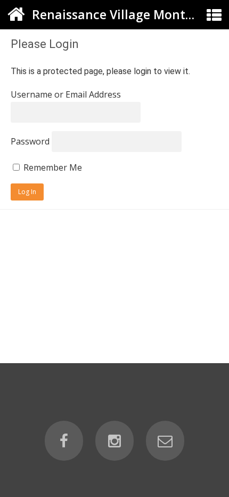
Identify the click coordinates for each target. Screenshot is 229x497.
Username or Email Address (66, 94)
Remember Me (51, 167)
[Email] (165, 441)
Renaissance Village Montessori (126, 14)
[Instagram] (114, 441)
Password (30, 141)
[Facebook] (64, 441)
